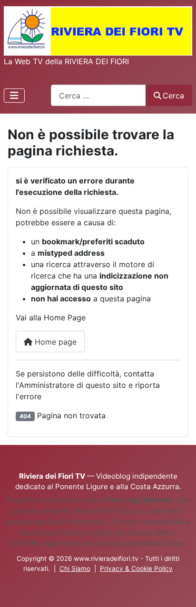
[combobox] (98, 95)
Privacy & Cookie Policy (136, 568)
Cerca (173, 95)
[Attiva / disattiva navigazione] (14, 95)
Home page (54, 342)
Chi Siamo (74, 568)
